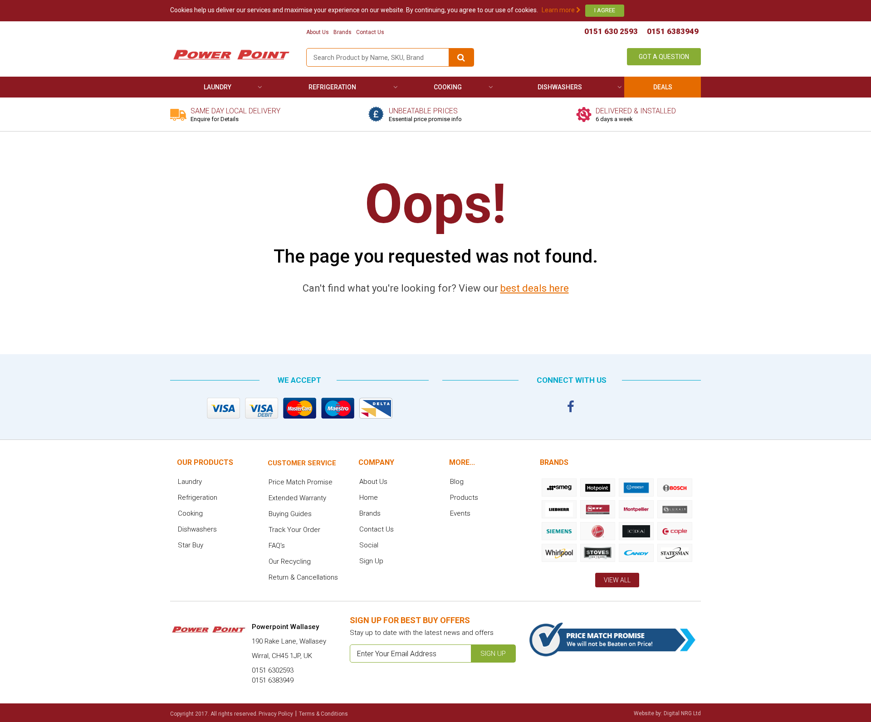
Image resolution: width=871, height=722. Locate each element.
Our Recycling (290, 561)
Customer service (302, 463)
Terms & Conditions (323, 714)
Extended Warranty (297, 498)
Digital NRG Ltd (682, 713)
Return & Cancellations (303, 577)
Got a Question (664, 56)
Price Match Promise (301, 482)
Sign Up (371, 561)
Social (368, 545)
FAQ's (277, 546)
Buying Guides (290, 514)
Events (460, 513)
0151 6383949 (673, 31)
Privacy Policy (276, 714)
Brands (342, 32)
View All (617, 580)
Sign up (493, 653)
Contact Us (370, 32)
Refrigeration (332, 87)
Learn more (559, 10)
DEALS (662, 87)
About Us (317, 32)
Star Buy (190, 545)
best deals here (534, 288)
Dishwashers (560, 87)
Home (368, 497)
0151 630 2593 (611, 31)
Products (464, 497)
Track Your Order (294, 530)
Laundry (217, 87)
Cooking (448, 87)
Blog (457, 482)
